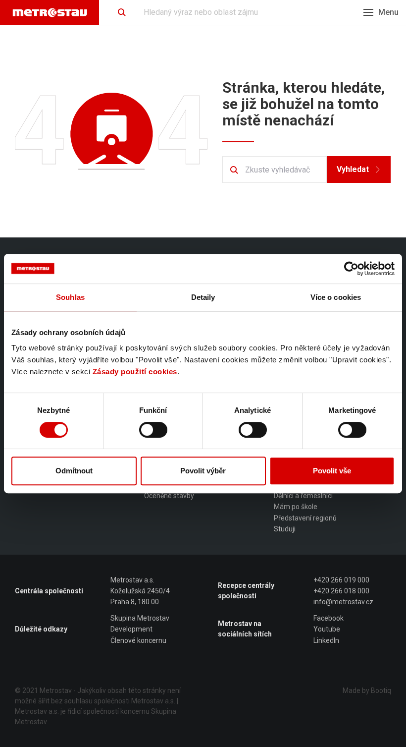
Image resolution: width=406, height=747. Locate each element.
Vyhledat (353, 169)
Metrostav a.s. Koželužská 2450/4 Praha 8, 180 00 (140, 591)
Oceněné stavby (169, 496)
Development (131, 629)
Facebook (328, 618)
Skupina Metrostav (139, 618)
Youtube (326, 629)
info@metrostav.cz (343, 602)
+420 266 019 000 (341, 580)
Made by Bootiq (367, 690)
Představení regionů (305, 518)
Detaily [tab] (203, 297)
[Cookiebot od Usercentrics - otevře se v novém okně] (351, 268)
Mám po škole (295, 507)
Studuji (285, 529)
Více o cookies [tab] (335, 297)
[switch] (153, 430)
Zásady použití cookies (135, 371)
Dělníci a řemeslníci (303, 496)
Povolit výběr (203, 470)
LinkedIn (326, 640)
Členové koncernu (138, 640)
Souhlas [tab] (70, 297)
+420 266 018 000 (341, 591)
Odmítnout (74, 470)
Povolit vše (332, 470)
